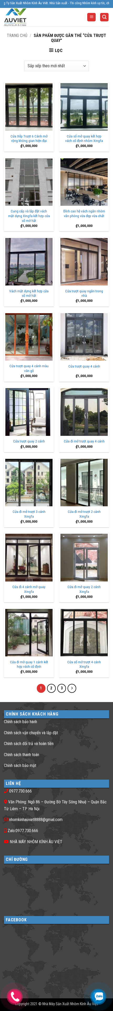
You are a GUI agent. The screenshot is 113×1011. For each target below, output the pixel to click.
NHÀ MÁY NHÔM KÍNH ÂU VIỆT (36, 841)
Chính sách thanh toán (21, 754)
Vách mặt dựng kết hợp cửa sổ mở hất (29, 293)
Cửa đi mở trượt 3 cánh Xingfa (29, 513)
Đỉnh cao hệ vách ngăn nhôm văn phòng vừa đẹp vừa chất (84, 213)
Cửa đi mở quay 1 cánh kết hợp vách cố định (29, 664)
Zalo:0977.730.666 (23, 830)
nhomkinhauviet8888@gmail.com (36, 819)
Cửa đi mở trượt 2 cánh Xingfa (84, 513)
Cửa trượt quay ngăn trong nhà (84, 293)
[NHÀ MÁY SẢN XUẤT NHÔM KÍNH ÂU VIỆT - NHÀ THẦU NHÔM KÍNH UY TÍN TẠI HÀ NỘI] (25, 17)
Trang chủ (17, 35)
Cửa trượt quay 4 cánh (84, 366)
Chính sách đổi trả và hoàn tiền (29, 743)
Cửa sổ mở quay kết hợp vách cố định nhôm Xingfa (84, 138)
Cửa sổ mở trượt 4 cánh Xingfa (84, 664)
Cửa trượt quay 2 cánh (29, 441)
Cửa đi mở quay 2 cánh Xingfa (84, 589)
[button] (91, 17)
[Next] (72, 688)
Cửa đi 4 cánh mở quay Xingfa (28, 589)
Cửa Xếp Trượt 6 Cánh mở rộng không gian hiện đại (29, 138)
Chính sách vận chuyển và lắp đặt (31, 732)
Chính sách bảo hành (20, 721)
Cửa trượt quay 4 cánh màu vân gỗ (29, 368)
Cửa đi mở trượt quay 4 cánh (84, 441)
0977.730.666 (20, 791)
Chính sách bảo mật (20, 765)
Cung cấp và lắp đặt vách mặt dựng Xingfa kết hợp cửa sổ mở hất (29, 215)
